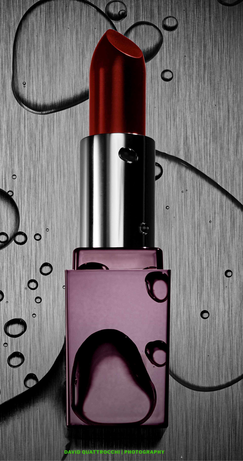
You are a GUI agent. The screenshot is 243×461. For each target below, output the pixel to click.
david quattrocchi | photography (114, 452)
